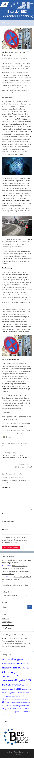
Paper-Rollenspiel (26, 702)
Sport (16, 712)
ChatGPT (11, 689)
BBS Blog (21, 663)
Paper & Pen (19, 702)
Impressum (6, 721)
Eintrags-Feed (7, 622)
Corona (19, 688)
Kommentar (6, 487)
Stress (23, 446)
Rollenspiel (4, 712)
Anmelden (5, 619)
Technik (26, 712)
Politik (14, 705)
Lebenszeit (21, 699)
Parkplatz (17, 446)
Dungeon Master (27, 689)
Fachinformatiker (7, 696)
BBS (6, 443)
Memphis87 (6, 566)
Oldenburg (8, 702)
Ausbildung (12, 659)
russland (9, 712)
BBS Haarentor (12, 443)
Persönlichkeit (6, 705)
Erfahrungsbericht (10, 692)
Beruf (17, 672)
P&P (15, 702)
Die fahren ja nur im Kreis (20, 585)
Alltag (3, 660)
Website (5, 529)
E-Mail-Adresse (8, 522)
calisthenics (4, 689)
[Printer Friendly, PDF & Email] (7, 437)
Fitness (13, 696)
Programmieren (22, 706)
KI (23, 696)
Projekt (18, 708)
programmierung (9, 709)
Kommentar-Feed (8, 625)
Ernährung (22, 692)
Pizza (11, 705)
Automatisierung (7, 663)
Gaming (18, 696)
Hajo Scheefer (7, 577)
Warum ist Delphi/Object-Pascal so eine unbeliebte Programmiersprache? (16, 579)
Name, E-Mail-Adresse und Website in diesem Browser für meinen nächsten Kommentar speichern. (16, 540)
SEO (13, 712)
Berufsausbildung (9, 676)
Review (27, 709)
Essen (27, 692)
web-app (4, 714)
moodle (26, 699)
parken (12, 446)
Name (4, 514)
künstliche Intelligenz (10, 699)
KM (27, 58)
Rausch (22, 708)
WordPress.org (7, 628)
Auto (21, 660)
